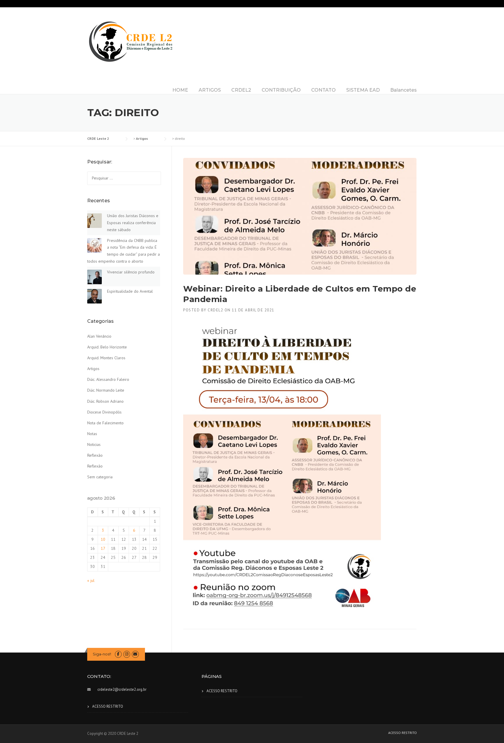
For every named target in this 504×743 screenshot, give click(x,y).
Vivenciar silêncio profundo (131, 272)
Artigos (93, 368)
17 (103, 548)
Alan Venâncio (99, 336)
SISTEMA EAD (363, 90)
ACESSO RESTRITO (107, 706)
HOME (180, 90)
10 (103, 539)
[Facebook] (118, 654)
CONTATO (323, 90)
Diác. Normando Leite (105, 390)
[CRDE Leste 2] (131, 41)
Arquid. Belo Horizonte (107, 347)
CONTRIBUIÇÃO (281, 90)
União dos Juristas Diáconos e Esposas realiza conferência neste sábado (132, 222)
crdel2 (215, 310)
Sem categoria (100, 476)
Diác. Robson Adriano (105, 401)
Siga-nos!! (102, 654)
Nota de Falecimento (105, 422)
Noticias (94, 444)
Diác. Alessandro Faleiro (108, 379)
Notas (92, 433)
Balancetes (403, 90)
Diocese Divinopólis (104, 412)
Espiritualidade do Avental (130, 291)
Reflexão (95, 455)
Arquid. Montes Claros (106, 357)
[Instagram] (126, 654)
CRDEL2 (241, 90)
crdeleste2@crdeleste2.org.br (121, 689)
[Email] (135, 654)
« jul (90, 580)
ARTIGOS (210, 90)
